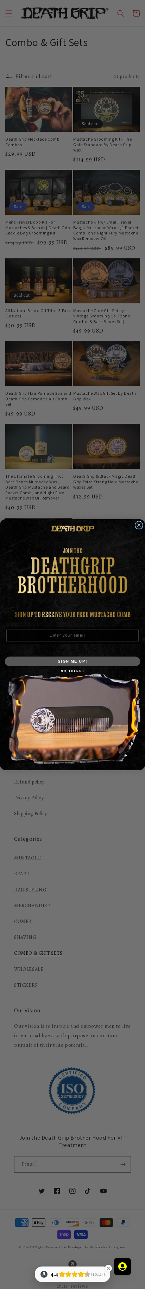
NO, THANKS (72, 670)
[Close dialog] (139, 525)
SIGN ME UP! (72, 661)
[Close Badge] (108, 1268)
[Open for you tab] (122, 1266)
